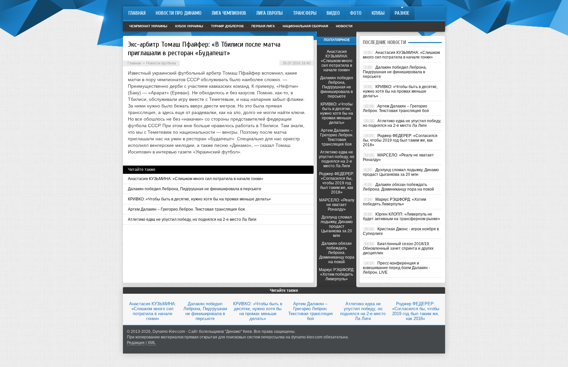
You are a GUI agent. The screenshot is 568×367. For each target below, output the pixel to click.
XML (152, 342)
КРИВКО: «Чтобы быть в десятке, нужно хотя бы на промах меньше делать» (199, 199)
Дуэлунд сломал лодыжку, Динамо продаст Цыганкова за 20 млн (336, 226)
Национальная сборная (305, 26)
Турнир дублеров (227, 26)
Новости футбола (161, 63)
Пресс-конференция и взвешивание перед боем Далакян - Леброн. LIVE (396, 268)
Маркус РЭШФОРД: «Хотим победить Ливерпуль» (336, 274)
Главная (134, 63)
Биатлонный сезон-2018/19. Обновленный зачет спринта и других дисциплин (398, 248)
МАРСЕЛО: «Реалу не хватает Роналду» (336, 205)
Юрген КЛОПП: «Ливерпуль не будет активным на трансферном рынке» (401, 216)
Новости (344, 26)
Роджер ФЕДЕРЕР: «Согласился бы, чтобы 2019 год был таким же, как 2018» (336, 183)
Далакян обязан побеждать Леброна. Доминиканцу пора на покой (336, 252)
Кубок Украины (189, 26)
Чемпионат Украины (148, 26)
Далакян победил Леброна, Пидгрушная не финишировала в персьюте (194, 189)
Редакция (136, 342)
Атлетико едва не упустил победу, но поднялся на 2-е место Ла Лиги (192, 219)
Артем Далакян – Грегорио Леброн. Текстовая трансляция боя (186, 209)
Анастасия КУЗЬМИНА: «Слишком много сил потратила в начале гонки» (195, 178)
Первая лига (263, 26)
